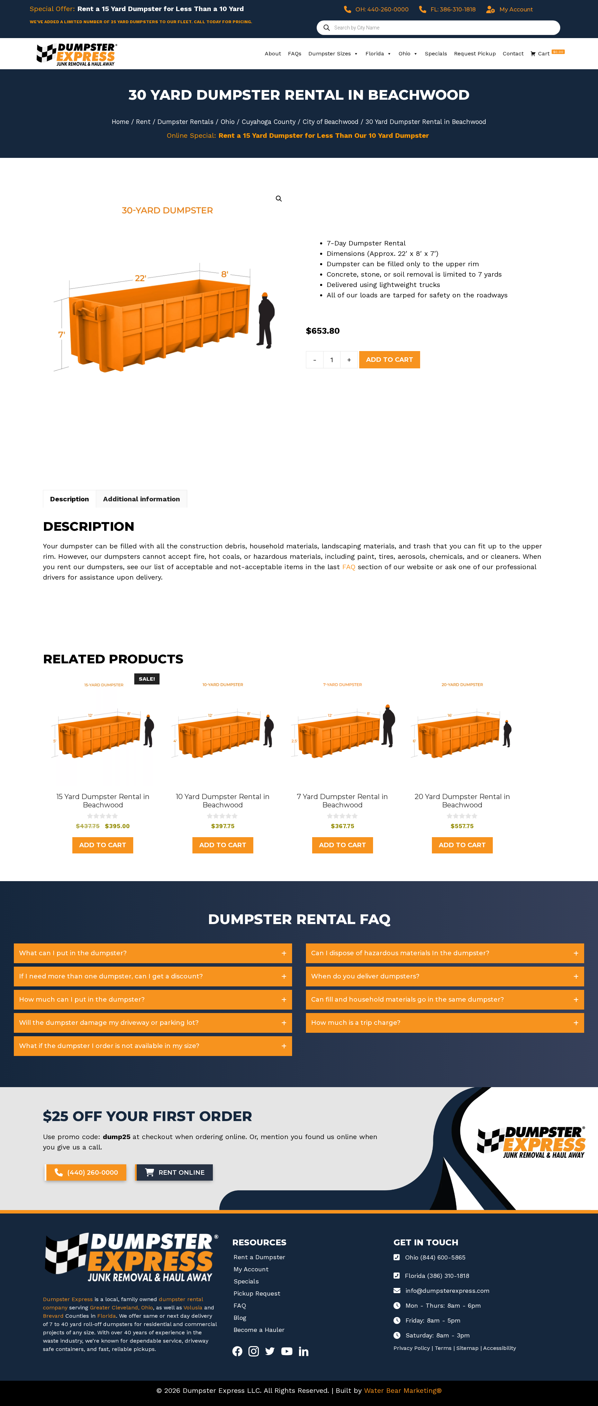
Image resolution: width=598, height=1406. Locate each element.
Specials (436, 53)
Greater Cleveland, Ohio (121, 1307)
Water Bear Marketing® (403, 1390)
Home (120, 121)
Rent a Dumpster (259, 1257)
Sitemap (467, 1348)
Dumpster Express (68, 1299)
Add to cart (389, 360)
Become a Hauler (259, 1329)
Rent (143, 121)
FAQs (294, 53)
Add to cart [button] (102, 845)
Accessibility (499, 1348)
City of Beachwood (330, 121)
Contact (513, 53)
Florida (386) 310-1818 (437, 1275)
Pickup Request (257, 1293)
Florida (374, 53)
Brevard (53, 1316)
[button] (279, 198)
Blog (240, 1317)
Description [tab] (69, 499)
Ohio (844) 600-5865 (435, 1257)
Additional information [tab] (141, 499)
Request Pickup (475, 53)
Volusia (193, 1307)
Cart (550, 53)
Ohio (404, 53)
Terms (443, 1348)
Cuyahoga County (269, 121)
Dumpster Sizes (329, 53)
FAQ (348, 567)
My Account (251, 1269)
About (273, 53)
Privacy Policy (411, 1348)
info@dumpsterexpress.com (448, 1290)
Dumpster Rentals (185, 121)
